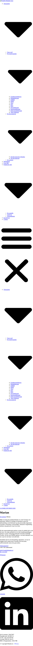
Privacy (17, 644)
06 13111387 (3, 552)
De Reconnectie (15, 158)
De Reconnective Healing (18, 157)
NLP (12, 103)
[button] (16, 254)
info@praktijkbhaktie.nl (6, 550)
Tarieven (9, 214)
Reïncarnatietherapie (16, 111)
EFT (12, 104)
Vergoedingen (11, 216)
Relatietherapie (15, 98)
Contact (6, 219)
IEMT (12, 101)
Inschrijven (7, 218)
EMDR (13, 100)
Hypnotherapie (15, 107)
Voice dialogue (15, 112)
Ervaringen (10, 160)
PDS (12, 106)
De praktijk (10, 213)
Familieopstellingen (16, 96)
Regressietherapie (15, 109)
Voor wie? (10, 52)
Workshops (7, 161)
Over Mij (6, 163)
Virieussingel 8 (4, 546)
